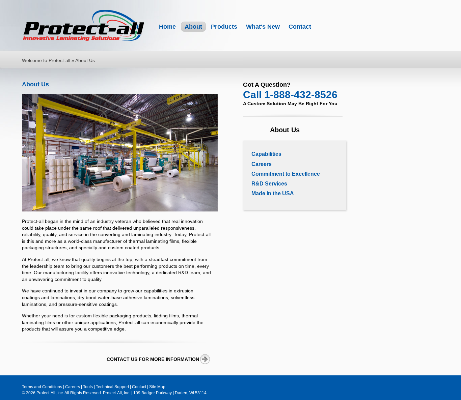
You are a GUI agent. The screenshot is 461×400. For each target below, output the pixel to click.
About (193, 26)
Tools (88, 386)
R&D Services (269, 184)
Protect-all (84, 26)
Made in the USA (272, 193)
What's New (263, 26)
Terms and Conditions (42, 386)
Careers (261, 164)
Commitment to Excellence (285, 174)
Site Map (157, 386)
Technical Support (112, 386)
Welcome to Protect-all (46, 60)
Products (224, 26)
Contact (300, 26)
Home (167, 26)
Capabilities (266, 154)
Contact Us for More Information (153, 359)
